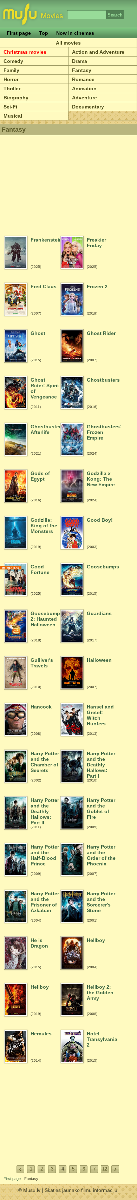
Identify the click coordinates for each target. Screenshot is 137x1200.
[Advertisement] (68, 182)
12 (104, 1169)
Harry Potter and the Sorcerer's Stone (101, 902)
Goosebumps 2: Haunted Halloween (45, 619)
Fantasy (81, 70)
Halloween (99, 660)
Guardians (99, 613)
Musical (13, 116)
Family (11, 70)
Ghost (38, 333)
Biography (16, 97)
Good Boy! (100, 520)
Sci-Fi (10, 107)
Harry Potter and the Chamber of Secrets (45, 762)
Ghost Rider (101, 333)
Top (43, 33)
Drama (79, 61)
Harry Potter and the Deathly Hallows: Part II (45, 811)
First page (19, 33)
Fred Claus (44, 286)
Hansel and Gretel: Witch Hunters (100, 715)
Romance (83, 79)
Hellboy (96, 940)
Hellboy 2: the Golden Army (100, 992)
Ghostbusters (101, 380)
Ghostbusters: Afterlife (45, 429)
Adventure (84, 97)
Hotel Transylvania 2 (101, 1039)
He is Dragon (39, 943)
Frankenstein (45, 240)
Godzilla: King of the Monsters (44, 525)
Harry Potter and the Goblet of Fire (101, 808)
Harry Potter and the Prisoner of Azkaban (45, 902)
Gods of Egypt (40, 476)
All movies (68, 43)
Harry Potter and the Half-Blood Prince (45, 855)
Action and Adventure (98, 52)
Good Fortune (40, 569)
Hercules (41, 1033)
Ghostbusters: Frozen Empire (101, 432)
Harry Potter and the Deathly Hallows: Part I (101, 764)
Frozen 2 (97, 286)
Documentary (88, 107)
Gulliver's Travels (42, 662)
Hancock (41, 707)
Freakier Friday (96, 242)
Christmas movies (25, 52)
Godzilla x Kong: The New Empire (101, 478)
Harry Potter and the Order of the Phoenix (101, 855)
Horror (11, 79)
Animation (84, 88)
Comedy (13, 61)
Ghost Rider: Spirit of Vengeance (45, 388)
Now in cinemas (75, 33)
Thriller (12, 88)
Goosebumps (101, 566)
